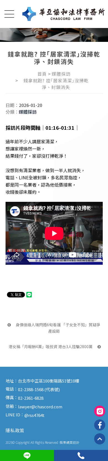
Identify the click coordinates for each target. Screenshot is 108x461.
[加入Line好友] (27, 455)
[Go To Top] (99, 438)
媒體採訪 (61, 73)
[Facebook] (99, 425)
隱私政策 (15, 430)
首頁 (42, 73)
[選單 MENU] (9, 15)
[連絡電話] (81, 455)
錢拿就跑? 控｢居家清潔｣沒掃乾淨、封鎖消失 (56, 83)
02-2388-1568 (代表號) (39, 389)
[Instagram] (99, 411)
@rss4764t (34, 415)
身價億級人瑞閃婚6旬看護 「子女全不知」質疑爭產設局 (57, 327)
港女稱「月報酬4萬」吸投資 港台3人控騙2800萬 (51, 346)
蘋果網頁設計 (69, 442)
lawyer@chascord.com (40, 406)
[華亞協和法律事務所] (63, 14)
